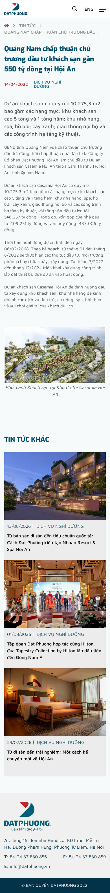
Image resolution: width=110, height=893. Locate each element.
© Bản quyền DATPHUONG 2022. (55, 885)
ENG (89, 9)
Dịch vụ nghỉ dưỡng (60, 526)
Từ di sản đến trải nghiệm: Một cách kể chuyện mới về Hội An (47, 755)
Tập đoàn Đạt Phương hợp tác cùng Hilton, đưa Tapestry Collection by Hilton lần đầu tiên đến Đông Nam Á (54, 650)
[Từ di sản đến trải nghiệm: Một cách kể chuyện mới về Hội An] (55, 702)
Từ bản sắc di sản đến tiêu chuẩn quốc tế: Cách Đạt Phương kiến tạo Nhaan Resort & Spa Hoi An (51, 542)
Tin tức (27, 25)
